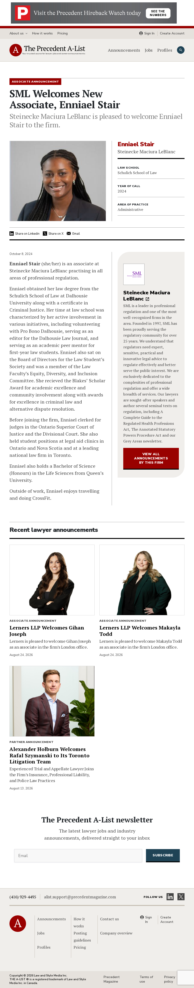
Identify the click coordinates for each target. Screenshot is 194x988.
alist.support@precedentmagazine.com (80, 897)
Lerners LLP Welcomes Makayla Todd (140, 630)
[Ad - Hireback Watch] (94, 12)
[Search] (181, 50)
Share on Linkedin (27, 234)
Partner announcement (31, 742)
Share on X (55, 234)
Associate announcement (33, 621)
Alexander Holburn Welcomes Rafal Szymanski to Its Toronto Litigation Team (49, 755)
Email (76, 234)
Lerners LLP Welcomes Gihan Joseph (46, 630)
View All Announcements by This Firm (151, 458)
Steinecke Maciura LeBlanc (146, 296)
